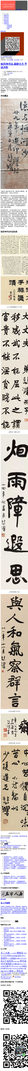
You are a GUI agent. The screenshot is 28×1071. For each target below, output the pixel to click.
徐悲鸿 (6, 844)
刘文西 (4, 955)
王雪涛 (3, 966)
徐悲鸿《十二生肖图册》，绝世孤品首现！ (15, 866)
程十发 (11, 966)
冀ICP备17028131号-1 (6, 977)
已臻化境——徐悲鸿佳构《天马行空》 (14, 861)
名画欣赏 (6, 23)
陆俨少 (11, 968)
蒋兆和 (20, 966)
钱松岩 (7, 968)
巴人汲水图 (4, 56)
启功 (19, 956)
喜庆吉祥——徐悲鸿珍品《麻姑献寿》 (14, 858)
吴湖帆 (18, 958)
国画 (8, 28)
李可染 (23, 961)
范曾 (15, 966)
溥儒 (13, 964)
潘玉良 (21, 964)
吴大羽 (8, 958)
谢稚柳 (24, 966)
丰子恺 (11, 953)
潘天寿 (16, 964)
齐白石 (19, 971)
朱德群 (18, 961)
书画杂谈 (6, 22)
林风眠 (8, 964)
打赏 (6, 840)
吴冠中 (4, 958)
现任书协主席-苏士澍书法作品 (12, 845)
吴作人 (23, 956)
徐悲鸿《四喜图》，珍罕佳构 (12, 863)
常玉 (25, 958)
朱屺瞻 (14, 961)
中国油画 (9, 26)
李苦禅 (3, 964)
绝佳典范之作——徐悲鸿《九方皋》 (14, 857)
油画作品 (6, 17)
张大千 (3, 961)
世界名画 (9, 25)
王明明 (24, 964)
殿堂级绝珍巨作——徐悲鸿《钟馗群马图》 (15, 860)
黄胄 (11, 971)
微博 (2, 31)
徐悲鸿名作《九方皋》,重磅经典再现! (14, 865)
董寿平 (17, 966)
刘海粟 (8, 956)
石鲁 (7, 966)
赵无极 (3, 968)
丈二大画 (5, 953)
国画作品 (6, 15)
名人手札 (6, 18)
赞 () (2, 840)
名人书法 (6, 13)
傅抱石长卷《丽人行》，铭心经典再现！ (15, 876)
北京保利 (9, 56)
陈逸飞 (22, 968)
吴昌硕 (13, 958)
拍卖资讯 (6, 20)
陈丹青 (14, 968)
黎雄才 (15, 971)
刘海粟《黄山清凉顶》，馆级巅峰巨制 (14, 881)
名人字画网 (18, 9)
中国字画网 (21, 973)
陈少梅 (18, 968)
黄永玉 (6, 971)
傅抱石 (20, 953)
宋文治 (21, 958)
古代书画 (14, 956)
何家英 (14, 953)
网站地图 (3, 975)
